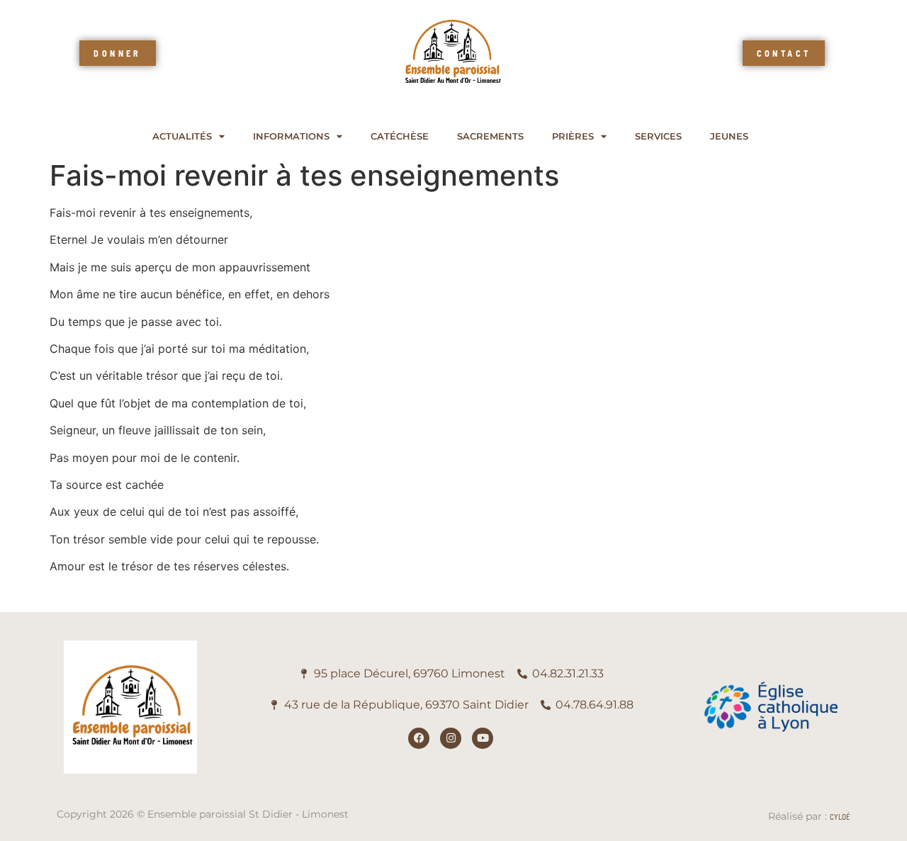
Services (658, 136)
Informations (291, 136)
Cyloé (840, 816)
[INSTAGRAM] (450, 738)
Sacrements (490, 136)
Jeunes (729, 136)
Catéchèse (400, 136)
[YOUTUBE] (482, 738)
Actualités (182, 136)
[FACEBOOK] (418, 738)
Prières (573, 136)
